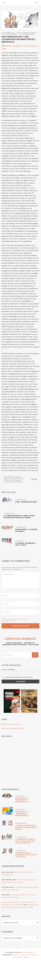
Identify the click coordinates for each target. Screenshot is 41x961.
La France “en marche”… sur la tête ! (26, 544)
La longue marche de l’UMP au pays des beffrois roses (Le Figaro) (19, 517)
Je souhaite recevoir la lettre (18, 677)
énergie (6, 478)
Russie (6, 482)
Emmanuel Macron (14, 477)
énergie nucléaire (17, 478)
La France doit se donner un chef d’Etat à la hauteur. (26, 855)
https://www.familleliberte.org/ (12, 728)
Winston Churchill (17, 482)
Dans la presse (22, 33)
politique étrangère (9, 34)
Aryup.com (16, 955)
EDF (5, 477)
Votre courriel (8, 669)
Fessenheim (17, 480)
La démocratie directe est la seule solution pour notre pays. (25, 841)
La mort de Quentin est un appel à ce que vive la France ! (26, 827)
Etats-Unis (8, 480)
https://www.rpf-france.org (11, 724)
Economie (32, 33)
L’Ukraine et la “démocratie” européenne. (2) (22, 800)
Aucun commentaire (26, 34)
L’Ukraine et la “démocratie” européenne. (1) (21, 813)
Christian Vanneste (20, 638)
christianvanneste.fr (28, 952)
